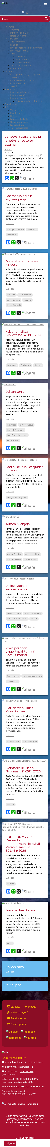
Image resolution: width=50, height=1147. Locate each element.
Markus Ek (32, 229)
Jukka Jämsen (13, 300)
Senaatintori (12, 681)
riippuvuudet (13, 440)
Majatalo (27, 300)
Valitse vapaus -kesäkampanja (17, 587)
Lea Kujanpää (30, 559)
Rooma (10, 804)
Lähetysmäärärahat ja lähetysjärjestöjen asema (22, 140)
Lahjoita (14, 44)
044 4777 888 (26, 1071)
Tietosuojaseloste (19, 128)
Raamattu (11, 234)
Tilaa (12, 53)
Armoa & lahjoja (18, 524)
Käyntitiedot (16, 113)
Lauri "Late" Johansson (17, 435)
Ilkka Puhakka (25, 295)
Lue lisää (10, 223)
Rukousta (10, 89)
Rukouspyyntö (19, 1012)
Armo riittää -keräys (20, 910)
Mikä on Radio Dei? (19, 32)
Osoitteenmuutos (19, 122)
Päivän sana (18, 1018)
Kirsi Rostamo (13, 741)
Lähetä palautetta (19, 119)
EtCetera (11, 295)
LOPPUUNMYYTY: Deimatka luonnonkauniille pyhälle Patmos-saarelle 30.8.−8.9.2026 (24, 843)
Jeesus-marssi (13, 676)
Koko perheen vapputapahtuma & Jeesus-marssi (20, 651)
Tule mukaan (11, 38)
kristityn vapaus (26, 425)
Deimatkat (15, 68)
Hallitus (14, 116)
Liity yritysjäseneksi (19, 50)
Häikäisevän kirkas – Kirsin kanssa (20, 709)
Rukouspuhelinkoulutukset (29, 101)
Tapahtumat (11, 104)
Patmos (10, 884)
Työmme (9, 27)
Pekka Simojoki (14, 305)
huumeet (11, 425)
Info (7, 107)
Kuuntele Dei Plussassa (22, 80)
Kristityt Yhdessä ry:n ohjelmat (25, 74)
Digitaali (30, 1138)
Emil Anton (26, 365)
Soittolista (15, 86)
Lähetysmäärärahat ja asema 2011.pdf (23, 155)
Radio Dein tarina (19, 35)
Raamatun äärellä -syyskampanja (20, 197)
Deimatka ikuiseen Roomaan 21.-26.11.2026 (23, 769)
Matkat (31, 1006)
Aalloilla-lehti (22, 59)
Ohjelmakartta (17, 83)
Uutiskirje (20, 56)
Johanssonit (15, 391)
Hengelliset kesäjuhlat (17, 497)
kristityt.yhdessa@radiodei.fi (18, 1067)
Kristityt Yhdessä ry (15, 229)
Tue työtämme (17, 41)
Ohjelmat (9, 71)
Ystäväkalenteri (23, 62)
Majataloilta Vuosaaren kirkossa (23, 262)
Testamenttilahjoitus (20, 65)
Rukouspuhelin (17, 98)
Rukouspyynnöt (18, 95)
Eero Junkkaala (14, 559)
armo (9, 943)
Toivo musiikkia (18, 77)
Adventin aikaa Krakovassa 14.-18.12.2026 (24, 333)
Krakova (38, 365)
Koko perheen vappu (32, 676)
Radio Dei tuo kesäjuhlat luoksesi (24, 468)
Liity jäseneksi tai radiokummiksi (26, 47)
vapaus (34, 618)
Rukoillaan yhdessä (19, 92)
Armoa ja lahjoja (32, 554)
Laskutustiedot (17, 125)
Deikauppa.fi (18, 1024)
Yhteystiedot (16, 110)
